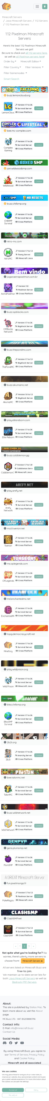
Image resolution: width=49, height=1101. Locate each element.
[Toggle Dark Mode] (44, 6)
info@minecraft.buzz (22, 1028)
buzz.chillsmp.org (16, 203)
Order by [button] (9, 61)
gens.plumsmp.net (17, 847)
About (39, 1010)
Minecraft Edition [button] (30, 61)
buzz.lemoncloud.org (18, 95)
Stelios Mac (36, 1007)
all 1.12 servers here (36, 52)
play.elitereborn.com (18, 420)
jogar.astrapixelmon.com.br (22, 276)
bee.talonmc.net (16, 777)
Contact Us (9, 1031)
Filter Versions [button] (33, 67)
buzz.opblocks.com (18, 311)
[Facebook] (10, 1043)
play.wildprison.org (17, 669)
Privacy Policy (36, 1054)
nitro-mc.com (14, 241)
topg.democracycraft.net (21, 633)
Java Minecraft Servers (22, 978)
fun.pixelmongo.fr (16, 883)
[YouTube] (22, 1043)
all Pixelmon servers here (30, 56)
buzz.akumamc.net (17, 384)
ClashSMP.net (14, 918)
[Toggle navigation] (37, 6)
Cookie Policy (26, 1058)
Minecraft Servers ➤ (33, 961)
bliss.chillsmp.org (16, 704)
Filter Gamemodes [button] (14, 72)
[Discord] (5, 1043)
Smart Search (11, 78)
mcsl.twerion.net (16, 528)
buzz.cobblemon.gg (18, 455)
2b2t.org (11, 742)
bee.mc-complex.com (19, 130)
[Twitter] (16, 1043)
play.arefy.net (14, 490)
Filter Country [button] (11, 67)
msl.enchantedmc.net (18, 598)
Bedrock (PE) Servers (24, 981)
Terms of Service (18, 1054)
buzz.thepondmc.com (19, 349)
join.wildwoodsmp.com (19, 168)
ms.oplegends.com (17, 563)
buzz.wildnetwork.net (18, 812)
